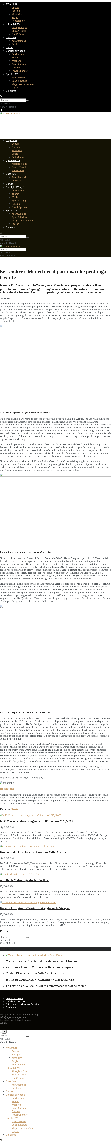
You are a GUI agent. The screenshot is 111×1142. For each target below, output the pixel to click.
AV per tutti (11, 4)
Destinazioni (18, 54)
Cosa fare (11, 37)
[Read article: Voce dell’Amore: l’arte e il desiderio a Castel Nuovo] (58, 955)
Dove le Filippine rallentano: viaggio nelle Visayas (35, 908)
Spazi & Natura (19, 80)
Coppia (15, 7)
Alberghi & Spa (19, 27)
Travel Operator (19, 70)
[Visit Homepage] (10, 114)
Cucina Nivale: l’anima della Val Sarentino (35, 973)
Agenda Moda (19, 77)
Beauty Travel (19, 30)
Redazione (7, 788)
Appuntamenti (19, 40)
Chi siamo (11, 90)
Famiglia (16, 10)
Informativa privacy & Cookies (22, 1004)
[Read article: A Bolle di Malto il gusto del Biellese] (55, 874)
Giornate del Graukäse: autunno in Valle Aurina (33, 852)
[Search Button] (27, 100)
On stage (16, 44)
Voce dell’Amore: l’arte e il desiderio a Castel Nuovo (41, 961)
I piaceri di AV (13, 24)
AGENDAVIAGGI (14, 998)
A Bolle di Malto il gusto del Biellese (24, 880)
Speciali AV (12, 74)
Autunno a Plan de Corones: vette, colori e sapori (39, 967)
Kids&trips (17, 14)
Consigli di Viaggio (15, 50)
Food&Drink (18, 34)
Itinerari (15, 57)
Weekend (16, 60)
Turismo (16, 67)
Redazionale (18, 20)
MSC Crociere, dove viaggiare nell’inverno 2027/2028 (36, 821)
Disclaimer (12, 1007)
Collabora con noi (15, 1001)
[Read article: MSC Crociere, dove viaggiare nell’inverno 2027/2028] (55, 815)
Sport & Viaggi (19, 64)
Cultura (9, 47)
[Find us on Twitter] (1, 96)
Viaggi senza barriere (23, 84)
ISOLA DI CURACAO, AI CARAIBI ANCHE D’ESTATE (40, 979)
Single (15, 17)
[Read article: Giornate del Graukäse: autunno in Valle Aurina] (55, 846)
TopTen (15, 87)
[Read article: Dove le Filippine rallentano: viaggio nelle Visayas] (55, 902)
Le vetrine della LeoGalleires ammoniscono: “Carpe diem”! (46, 986)
